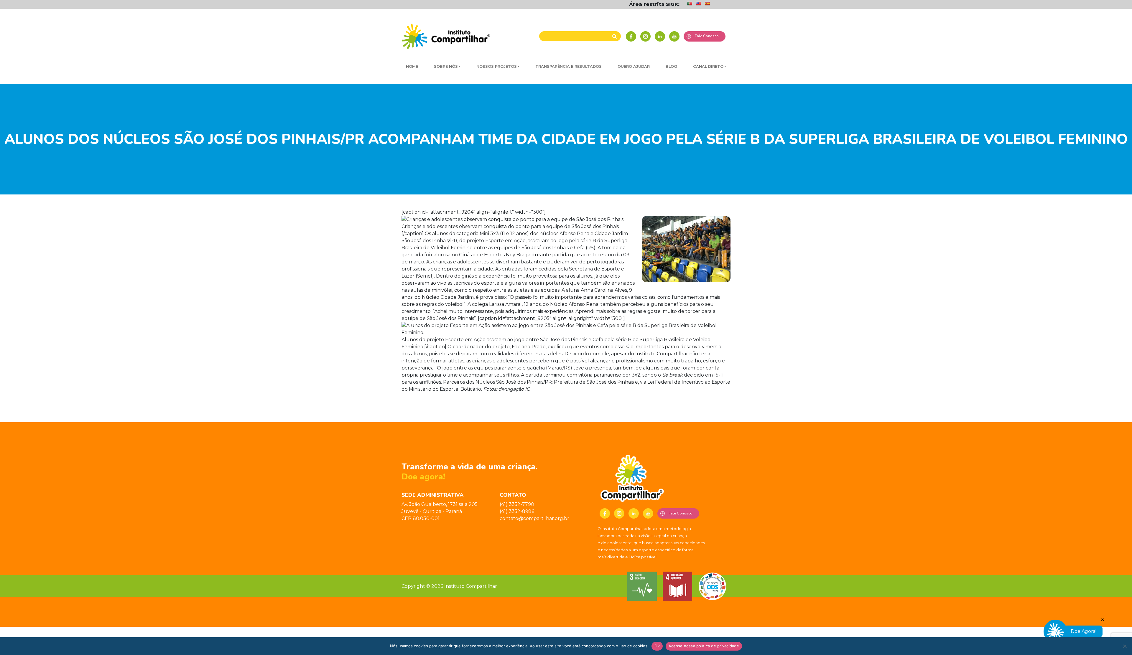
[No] (1125, 646)
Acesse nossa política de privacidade (704, 646)
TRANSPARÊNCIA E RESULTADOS (568, 66)
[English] (698, 3)
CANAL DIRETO (708, 66)
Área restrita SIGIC (654, 4)
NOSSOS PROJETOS (496, 66)
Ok (657, 646)
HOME (412, 66)
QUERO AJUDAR (634, 66)
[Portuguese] (689, 3)
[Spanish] (707, 3)
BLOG (671, 66)
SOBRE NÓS (446, 66)
